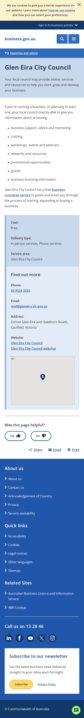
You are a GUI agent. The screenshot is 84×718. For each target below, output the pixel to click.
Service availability (21, 513)
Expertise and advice (24, 53)
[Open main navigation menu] (73, 39)
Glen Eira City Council (26, 343)
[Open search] (62, 39)
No (38, 436)
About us (14, 479)
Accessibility (17, 536)
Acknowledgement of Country (30, 496)
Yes (12, 436)
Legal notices (17, 553)
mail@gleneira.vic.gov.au (29, 306)
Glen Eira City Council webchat (33, 348)
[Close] (79, 4)
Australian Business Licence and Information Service (41, 596)
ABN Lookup (17, 607)
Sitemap (14, 570)
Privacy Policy (47, 684)
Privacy (13, 505)
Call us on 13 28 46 (24, 626)
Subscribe (21, 684)
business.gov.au (20, 38)
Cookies (14, 545)
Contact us (16, 487)
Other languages (20, 562)
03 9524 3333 (20, 291)
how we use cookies (61, 10)
